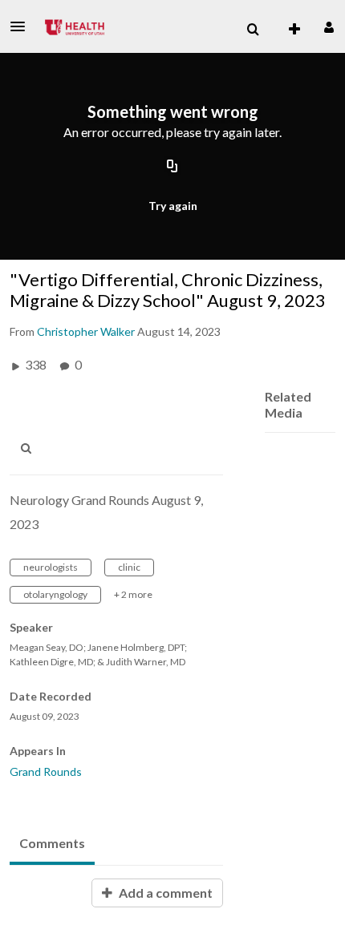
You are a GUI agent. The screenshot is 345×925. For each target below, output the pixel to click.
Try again (172, 205)
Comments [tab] (52, 842)
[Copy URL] (172, 167)
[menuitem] (253, 29)
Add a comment (164, 892)
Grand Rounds (46, 771)
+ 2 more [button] (133, 594)
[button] (22, 26)
